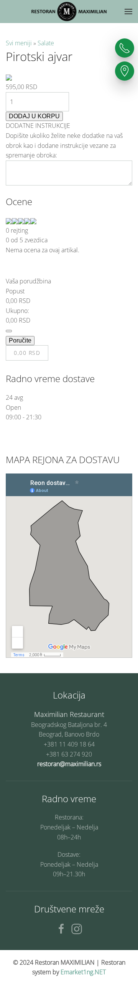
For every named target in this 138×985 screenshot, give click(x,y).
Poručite (20, 340)
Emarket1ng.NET (83, 972)
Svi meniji (19, 43)
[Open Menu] (128, 11)
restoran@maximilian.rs (69, 764)
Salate (46, 43)
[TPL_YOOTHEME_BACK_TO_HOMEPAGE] (69, 11)
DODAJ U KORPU (34, 116)
